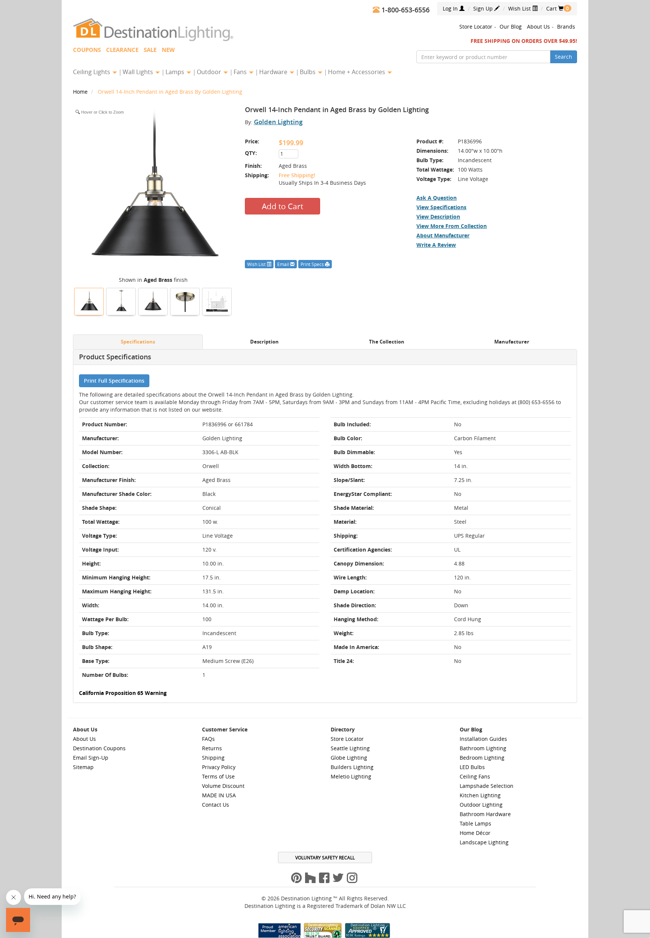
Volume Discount (223, 785)
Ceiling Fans (475, 776)
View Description (438, 216)
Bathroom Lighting (483, 748)
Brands (566, 26)
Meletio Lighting (351, 776)
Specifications (138, 342)
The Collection (386, 342)
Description (264, 342)
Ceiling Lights (92, 72)
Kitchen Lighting (480, 795)
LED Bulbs (472, 767)
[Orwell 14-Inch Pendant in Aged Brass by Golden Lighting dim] (217, 300)
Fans (241, 72)
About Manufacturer (442, 235)
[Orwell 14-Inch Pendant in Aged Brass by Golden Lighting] (89, 300)
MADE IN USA (219, 795)
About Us (538, 26)
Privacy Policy (218, 767)
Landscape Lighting (484, 842)
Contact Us (215, 804)
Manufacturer (511, 342)
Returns (212, 748)
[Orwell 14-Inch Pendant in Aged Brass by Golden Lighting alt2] (121, 300)
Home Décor (475, 832)
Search (563, 56)
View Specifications (441, 207)
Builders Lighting (352, 767)
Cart (554, 8)
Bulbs (308, 72)
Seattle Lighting (350, 748)
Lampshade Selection (486, 785)
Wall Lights (139, 72)
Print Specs (313, 264)
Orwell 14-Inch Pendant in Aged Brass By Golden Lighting (170, 91)
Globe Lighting (349, 757)
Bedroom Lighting (482, 757)
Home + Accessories (357, 72)
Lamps (176, 72)
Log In (451, 8)
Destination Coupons (99, 748)
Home (81, 91)
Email (283, 264)
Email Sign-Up (90, 757)
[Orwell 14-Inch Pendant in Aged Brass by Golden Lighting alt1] (153, 300)
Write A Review (436, 244)
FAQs (208, 738)
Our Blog (511, 26)
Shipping (213, 757)
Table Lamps (475, 823)
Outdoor (210, 72)
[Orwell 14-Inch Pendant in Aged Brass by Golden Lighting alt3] (185, 300)
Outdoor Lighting (481, 804)
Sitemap (83, 767)
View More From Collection (451, 226)
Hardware (274, 72)
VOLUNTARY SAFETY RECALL (325, 857)
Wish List (520, 8)
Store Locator (475, 26)
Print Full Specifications (114, 380)
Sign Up (483, 8)
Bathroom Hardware (485, 814)
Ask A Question (436, 197)
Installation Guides (483, 738)
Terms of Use (218, 776)
